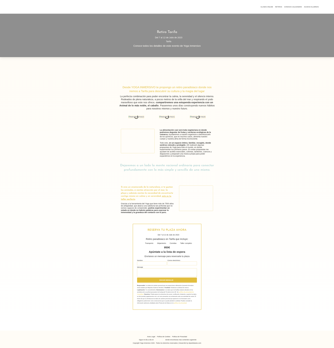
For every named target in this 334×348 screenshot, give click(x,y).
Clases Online (267, 7)
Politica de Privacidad (179, 336)
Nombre (140, 260)
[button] (119, 117)
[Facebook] (157, 340)
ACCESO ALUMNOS (311, 7)
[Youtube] (162, 340)
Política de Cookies (163, 336)
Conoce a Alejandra (293, 7)
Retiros (278, 7)
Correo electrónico (173, 260)
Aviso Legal (151, 336)
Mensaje (140, 267)
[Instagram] (159, 340)
